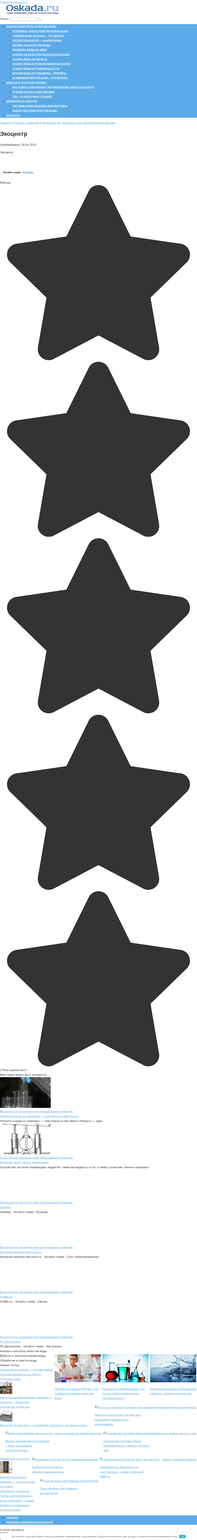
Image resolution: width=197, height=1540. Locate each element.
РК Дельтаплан (10, 1341)
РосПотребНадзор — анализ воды (37, 40)
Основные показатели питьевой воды (40, 31)
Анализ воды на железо (29, 59)
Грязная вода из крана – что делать (38, 36)
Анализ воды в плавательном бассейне (41, 64)
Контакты (13, 115)
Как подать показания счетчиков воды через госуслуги (53, 87)
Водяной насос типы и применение (24, 1162)
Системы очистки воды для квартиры (40, 106)
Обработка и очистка (21, 101)
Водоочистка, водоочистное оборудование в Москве (79, 122)
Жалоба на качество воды (31, 45)
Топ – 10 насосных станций (32, 96)
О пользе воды (10, 1379)
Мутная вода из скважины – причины (39, 73)
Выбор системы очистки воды (34, 110)
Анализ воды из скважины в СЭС (36, 68)
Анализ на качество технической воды (41, 54)
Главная (5, 122)
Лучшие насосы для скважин (33, 92)
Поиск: (5, 18)
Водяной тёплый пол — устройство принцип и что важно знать (43, 1425)
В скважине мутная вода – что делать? (40, 78)
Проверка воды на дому (29, 50)
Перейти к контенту (13, 2)
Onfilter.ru (6, 1297)
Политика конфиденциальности (29, 1522)
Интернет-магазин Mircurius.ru (21, 1252)
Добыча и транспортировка (26, 82)
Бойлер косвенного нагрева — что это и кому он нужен (17, 1482)
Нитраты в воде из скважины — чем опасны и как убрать (39, 1116)
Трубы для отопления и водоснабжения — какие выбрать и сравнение (17, 1500)
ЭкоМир (5, 1207)
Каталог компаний (26, 122)
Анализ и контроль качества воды (31, 26)
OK (182, 1536)
